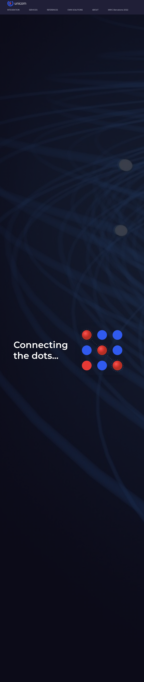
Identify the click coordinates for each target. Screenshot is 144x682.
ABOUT (95, 10)
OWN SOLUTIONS (75, 10)
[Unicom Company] (16, 3)
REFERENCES (52, 10)
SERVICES (33, 10)
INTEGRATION (13, 10)
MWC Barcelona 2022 (118, 10)
